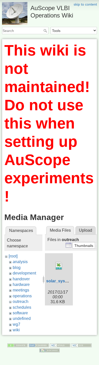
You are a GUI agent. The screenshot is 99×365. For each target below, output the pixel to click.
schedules (22, 307)
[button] (83, 245)
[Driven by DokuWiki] (49, 350)
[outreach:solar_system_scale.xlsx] (59, 265)
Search (45, 30)
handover (21, 279)
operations (22, 296)
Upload (85, 230)
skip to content (85, 4)
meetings (21, 290)
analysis (20, 262)
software (20, 313)
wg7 (16, 324)
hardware (21, 284)
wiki (16, 330)
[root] (13, 256)
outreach (20, 301)
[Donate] (17, 345)
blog (17, 267)
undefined (22, 318)
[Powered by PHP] (39, 345)
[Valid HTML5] (60, 345)
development (24, 273)
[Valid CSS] (81, 345)
